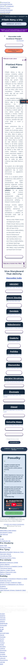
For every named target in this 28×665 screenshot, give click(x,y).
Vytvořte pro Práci (6, 556)
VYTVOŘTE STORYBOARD (14, 513)
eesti (1, 664)
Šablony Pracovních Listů (8, 572)
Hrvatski (2, 654)
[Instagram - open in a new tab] (1, 599)
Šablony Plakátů (5, 574)
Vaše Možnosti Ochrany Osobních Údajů (13, 590)
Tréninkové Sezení (6, 568)
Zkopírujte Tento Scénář (14, 51)
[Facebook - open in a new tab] (1, 597)
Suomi (2, 639)
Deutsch (2, 619)
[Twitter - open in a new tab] (1, 602)
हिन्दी (1, 631)
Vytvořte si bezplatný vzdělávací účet (15, 30)
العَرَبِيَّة (2, 629)
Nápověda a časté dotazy (8, 530)
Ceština (2, 648)
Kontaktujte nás (5, 541)
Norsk (2, 641)
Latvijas (2, 662)
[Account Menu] (5, 14)
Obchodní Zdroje (5, 554)
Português (3, 625)
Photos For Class (5, 547)
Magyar (2, 652)
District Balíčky (5, 564)
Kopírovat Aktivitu (14, 24)
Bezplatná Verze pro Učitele (9, 562)
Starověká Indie (14, 278)
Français (2, 617)
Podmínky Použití (5, 580)
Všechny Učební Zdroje (11, 16)
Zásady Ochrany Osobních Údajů (10, 582)
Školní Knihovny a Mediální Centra (11, 566)
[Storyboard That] (5, 2)
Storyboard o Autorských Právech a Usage (13, 579)
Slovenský (3, 650)
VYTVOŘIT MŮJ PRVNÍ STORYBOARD (14, 524)
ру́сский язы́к (4, 633)
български (3, 656)
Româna (3, 646)
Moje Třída (3, 545)
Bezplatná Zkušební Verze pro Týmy (12, 552)
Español (2, 616)
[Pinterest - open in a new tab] (1, 604)
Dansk (2, 635)
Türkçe (2, 643)
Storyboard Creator (6, 532)
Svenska (2, 637)
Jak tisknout (4, 534)
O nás (2, 539)
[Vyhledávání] (9, 6)
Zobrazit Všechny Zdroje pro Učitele (14, 449)
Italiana (2, 621)
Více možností (20, 40)
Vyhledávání (14, 442)
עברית (1, 627)
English (2, 614)
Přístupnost (3, 588)
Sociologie (21, 16)
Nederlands (3, 623)
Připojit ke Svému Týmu (8, 558)
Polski (2, 644)
